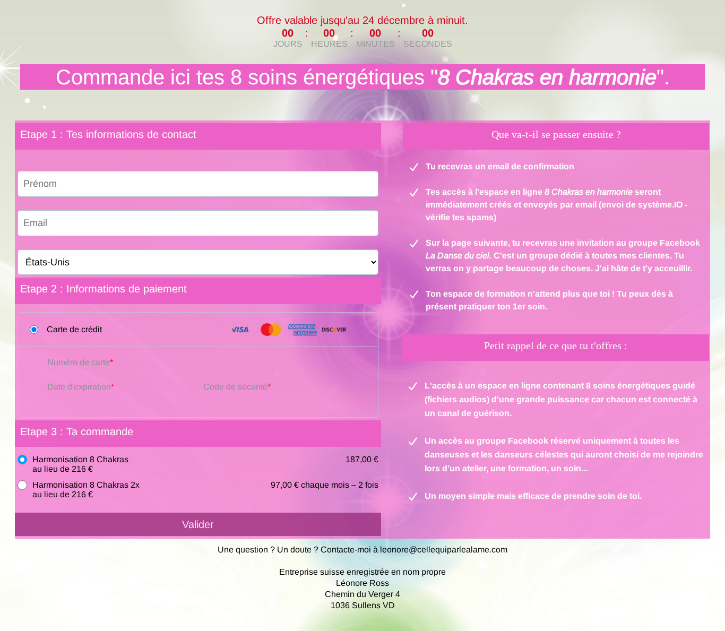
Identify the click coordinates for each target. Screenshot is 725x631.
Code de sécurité (235, 386)
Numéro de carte (78, 362)
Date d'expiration (79, 386)
